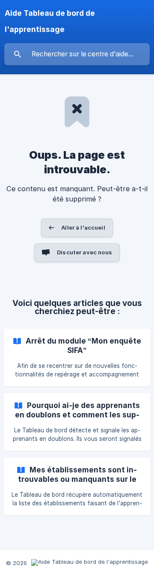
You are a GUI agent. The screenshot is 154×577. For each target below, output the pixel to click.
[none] (77, 21)
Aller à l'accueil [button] (83, 227)
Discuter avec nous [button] (84, 252)
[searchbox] (77, 54)
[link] (77, 357)
